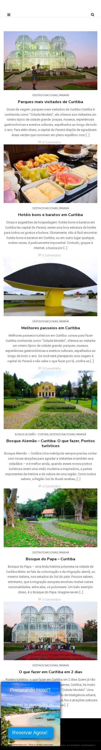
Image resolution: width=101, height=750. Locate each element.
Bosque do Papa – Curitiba (50, 559)
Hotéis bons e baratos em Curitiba (50, 214)
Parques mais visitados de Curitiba (50, 101)
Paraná (64, 95)
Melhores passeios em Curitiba (50, 328)
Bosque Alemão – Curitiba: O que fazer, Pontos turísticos (50, 443)
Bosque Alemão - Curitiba (32, 434)
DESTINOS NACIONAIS (45, 95)
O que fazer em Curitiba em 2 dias (50, 672)
